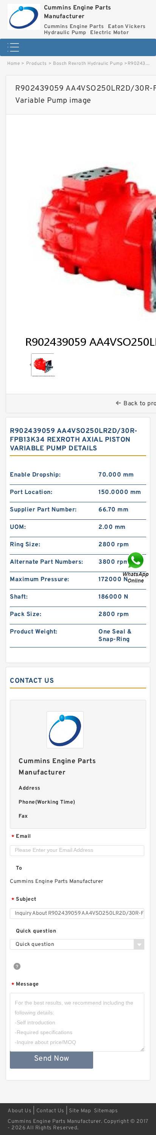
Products (36, 64)
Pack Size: (25, 614)
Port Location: (31, 492)
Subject (24, 899)
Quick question (36, 931)
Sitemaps (106, 1111)
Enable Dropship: (35, 475)
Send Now (51, 1059)
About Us (19, 1111)
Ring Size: (25, 545)
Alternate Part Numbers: (46, 562)
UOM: (18, 527)
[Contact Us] (136, 568)
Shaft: (19, 597)
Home (13, 64)
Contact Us (50, 1111)
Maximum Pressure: (39, 579)
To (19, 868)
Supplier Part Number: (43, 510)
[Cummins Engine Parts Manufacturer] (24, 15)
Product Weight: (34, 632)
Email (21, 836)
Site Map (80, 1111)
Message (25, 984)
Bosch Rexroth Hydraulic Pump (88, 64)
